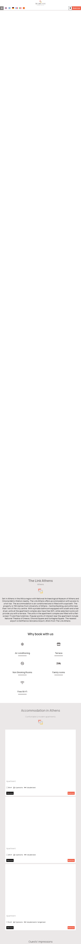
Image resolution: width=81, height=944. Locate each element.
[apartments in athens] (40, 3)
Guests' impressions (41, 941)
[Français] (16, 8)
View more (10, 793)
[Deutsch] (13, 8)
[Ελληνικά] (9, 8)
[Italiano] (20, 8)
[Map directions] (70, 8)
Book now (76, 8)
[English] (5, 8)
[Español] (23, 8)
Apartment (11, 781)
